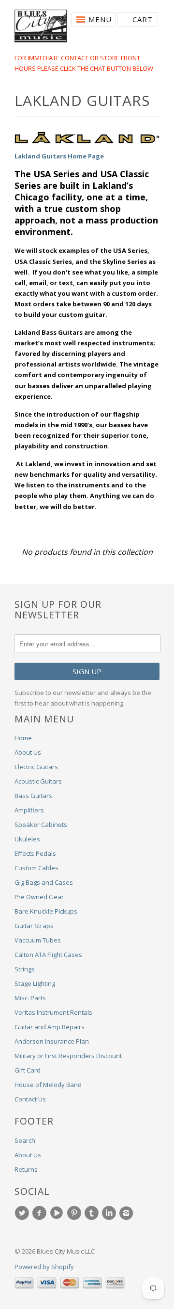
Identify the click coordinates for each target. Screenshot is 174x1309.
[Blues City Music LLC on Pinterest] (75, 1213)
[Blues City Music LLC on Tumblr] (93, 1213)
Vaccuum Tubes (37, 940)
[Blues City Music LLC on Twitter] (23, 1213)
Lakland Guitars (82, 100)
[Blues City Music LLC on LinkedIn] (110, 1213)
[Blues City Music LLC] (40, 27)
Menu (100, 19)
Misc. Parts (30, 998)
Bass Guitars (33, 795)
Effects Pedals (35, 853)
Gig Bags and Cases (43, 882)
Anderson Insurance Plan (51, 1041)
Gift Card (27, 1070)
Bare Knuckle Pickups (45, 911)
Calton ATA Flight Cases (48, 954)
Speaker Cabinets (40, 824)
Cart (142, 19)
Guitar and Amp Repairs (49, 1026)
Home (23, 737)
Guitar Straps (34, 925)
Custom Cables (36, 868)
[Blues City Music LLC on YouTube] (58, 1213)
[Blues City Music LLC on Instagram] (127, 1213)
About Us (27, 752)
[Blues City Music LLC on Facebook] (40, 1213)
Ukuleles (27, 839)
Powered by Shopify (44, 1266)
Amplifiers (29, 810)
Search (24, 1140)
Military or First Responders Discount (68, 1055)
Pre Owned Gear (39, 896)
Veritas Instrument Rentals (53, 1012)
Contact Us (30, 1099)
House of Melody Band (48, 1084)
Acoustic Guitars (38, 781)
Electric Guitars (36, 766)
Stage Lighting (34, 983)
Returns (26, 1169)
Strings (24, 969)
